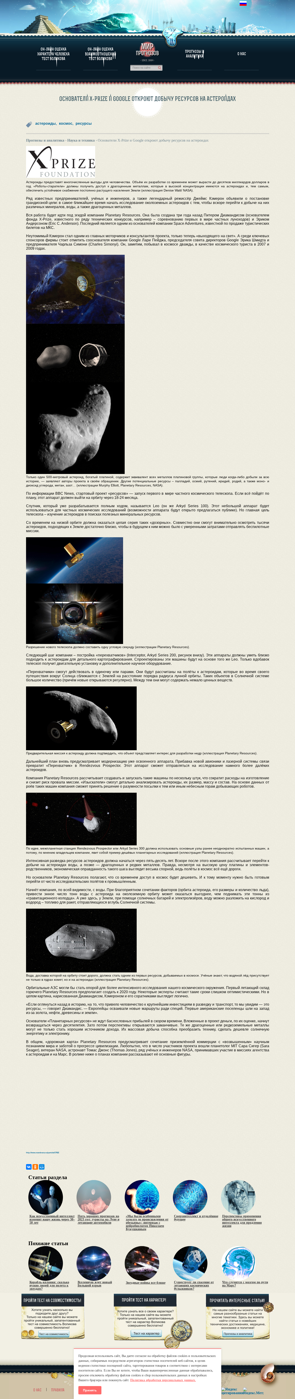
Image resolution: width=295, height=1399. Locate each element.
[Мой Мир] (41, 1167)
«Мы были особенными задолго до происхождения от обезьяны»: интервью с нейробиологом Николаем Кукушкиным (147, 1223)
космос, (66, 123)
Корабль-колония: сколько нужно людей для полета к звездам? (49, 1285)
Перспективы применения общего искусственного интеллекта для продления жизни (242, 1221)
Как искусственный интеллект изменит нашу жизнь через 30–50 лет (52, 1219)
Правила (58, 1390)
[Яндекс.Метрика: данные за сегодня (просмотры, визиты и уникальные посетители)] (253, 1391)
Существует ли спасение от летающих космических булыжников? (194, 1285)
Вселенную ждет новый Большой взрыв (95, 1284)
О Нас (241, 54)
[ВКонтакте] (29, 1167)
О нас (37, 1390)
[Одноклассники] (35, 1167)
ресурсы (84, 123)
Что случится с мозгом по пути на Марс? (245, 1284)
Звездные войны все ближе (145, 1282)
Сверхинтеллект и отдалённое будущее (196, 1218)
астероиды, (46, 123)
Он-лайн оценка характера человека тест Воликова (53, 54)
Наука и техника (81, 140)
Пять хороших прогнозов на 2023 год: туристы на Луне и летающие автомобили (98, 1219)
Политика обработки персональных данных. (163, 1380)
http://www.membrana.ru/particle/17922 (42, 1153)
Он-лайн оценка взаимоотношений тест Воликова (100, 54)
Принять (90, 1390)
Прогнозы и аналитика (194, 53)
